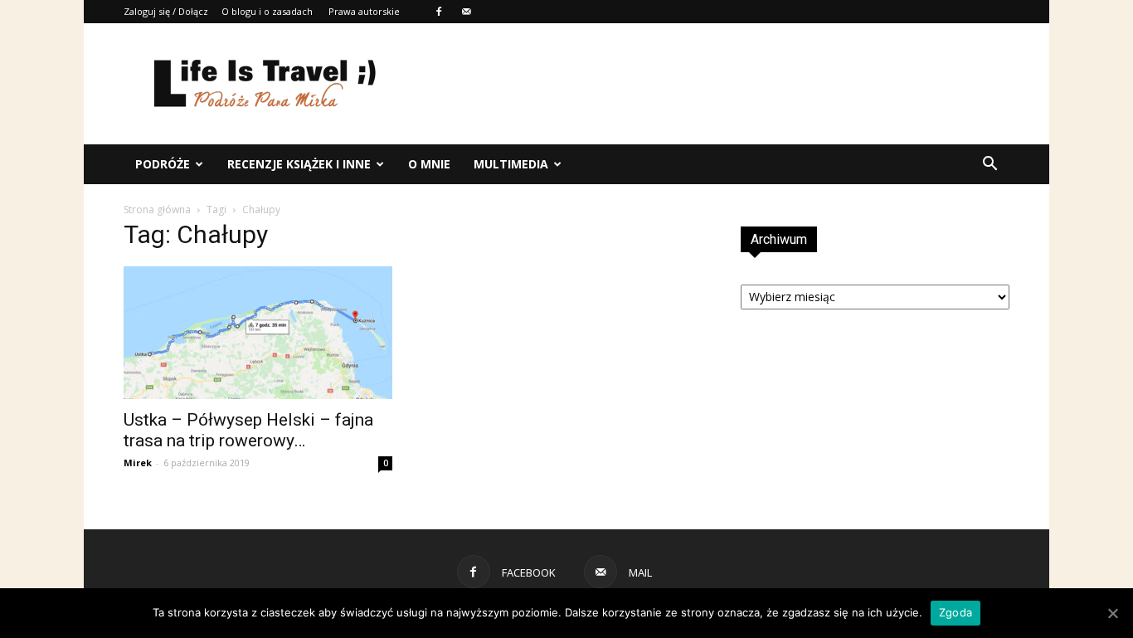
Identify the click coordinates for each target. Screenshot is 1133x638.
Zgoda (955, 612)
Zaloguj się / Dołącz (166, 11)
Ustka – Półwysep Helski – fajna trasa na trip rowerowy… (248, 430)
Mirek (138, 462)
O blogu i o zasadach (267, 11)
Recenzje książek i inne (299, 164)
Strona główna (157, 209)
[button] (989, 164)
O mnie (429, 164)
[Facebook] (438, 11)
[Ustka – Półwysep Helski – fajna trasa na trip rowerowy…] (258, 332)
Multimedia (511, 164)
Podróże (162, 164)
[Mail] (466, 11)
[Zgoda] (1112, 613)
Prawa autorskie (364, 11)
